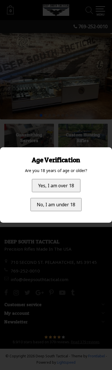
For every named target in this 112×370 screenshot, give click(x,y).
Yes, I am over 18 (56, 185)
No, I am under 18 (56, 204)
